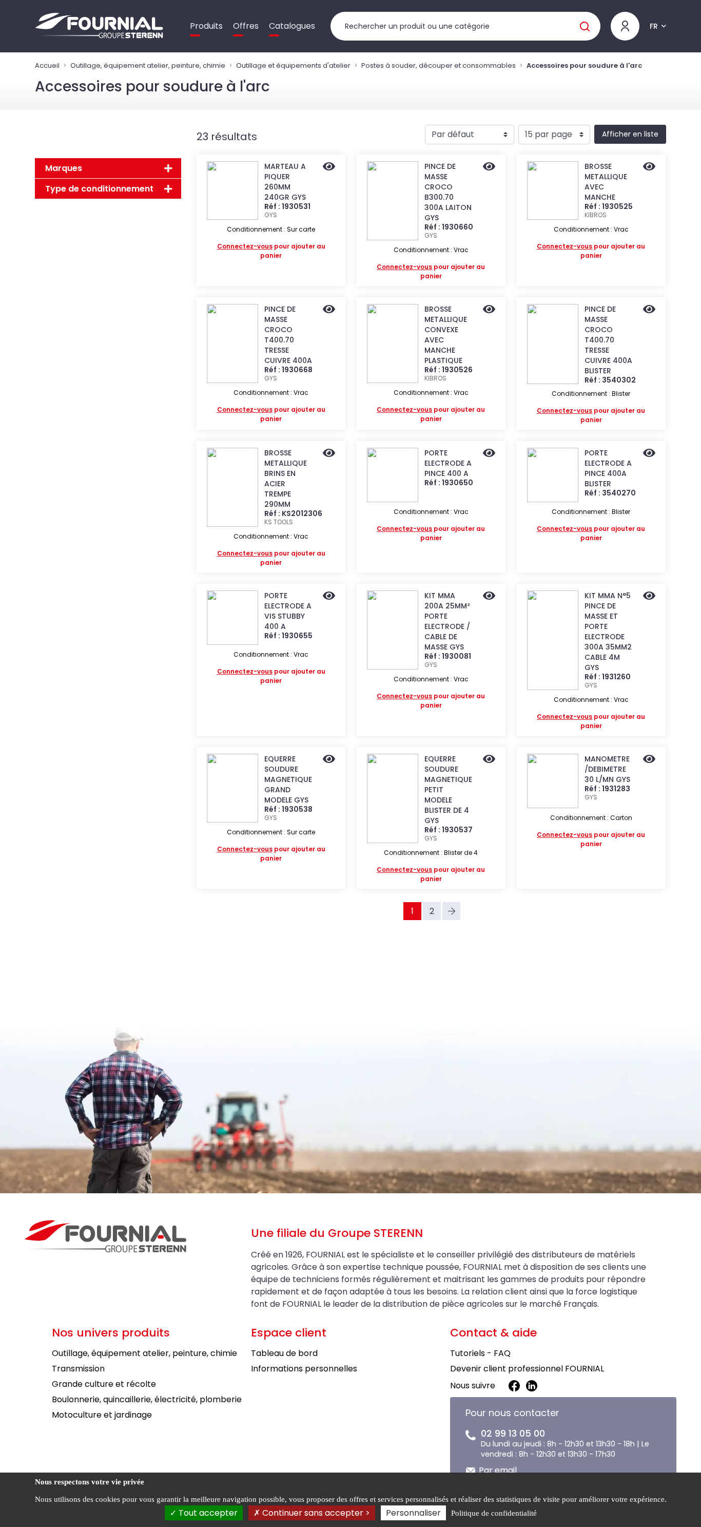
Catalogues (292, 26)
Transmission (78, 1369)
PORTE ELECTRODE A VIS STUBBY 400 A (287, 611)
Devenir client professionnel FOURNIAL (527, 1369)
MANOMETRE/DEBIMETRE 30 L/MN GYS (607, 769)
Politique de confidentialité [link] (494, 1513)
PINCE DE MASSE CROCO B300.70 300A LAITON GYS (448, 192)
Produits (206, 26)
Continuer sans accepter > (315, 1513)
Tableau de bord (284, 1353)
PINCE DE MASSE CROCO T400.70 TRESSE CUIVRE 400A (288, 335)
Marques (63, 168)
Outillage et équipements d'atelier (293, 65)
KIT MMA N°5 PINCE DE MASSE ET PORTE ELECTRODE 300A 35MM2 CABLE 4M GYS (608, 631)
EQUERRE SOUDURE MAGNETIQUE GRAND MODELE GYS (288, 779)
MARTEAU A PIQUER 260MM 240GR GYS (285, 181)
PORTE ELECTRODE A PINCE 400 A (448, 463)
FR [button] (654, 26)
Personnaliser (413, 1513)
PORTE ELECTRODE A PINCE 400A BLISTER (608, 468)
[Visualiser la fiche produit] (329, 167)
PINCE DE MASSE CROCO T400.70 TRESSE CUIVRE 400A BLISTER (608, 340)
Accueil (47, 65)
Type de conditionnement (99, 189)
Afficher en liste (630, 134)
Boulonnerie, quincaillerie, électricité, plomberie (147, 1399)
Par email (498, 1470)
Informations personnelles (304, 1369)
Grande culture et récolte (104, 1384)
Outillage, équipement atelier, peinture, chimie (147, 65)
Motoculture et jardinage (102, 1415)
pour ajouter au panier (271, 251)
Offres (246, 26)
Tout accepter (207, 1513)
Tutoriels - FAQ (480, 1353)
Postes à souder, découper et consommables (438, 65)
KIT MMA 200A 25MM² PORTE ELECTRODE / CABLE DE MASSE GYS (447, 621)
